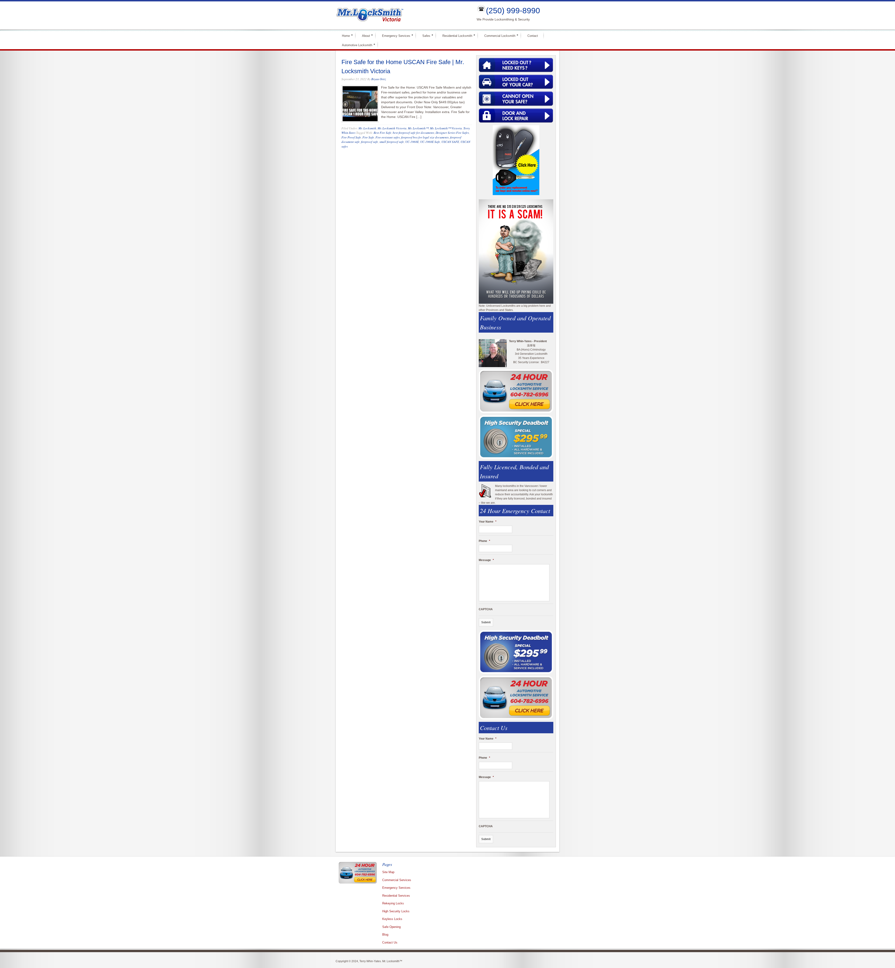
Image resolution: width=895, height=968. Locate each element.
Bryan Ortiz (378, 79)
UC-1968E (412, 142)
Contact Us (389, 942)
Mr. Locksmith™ (418, 128)
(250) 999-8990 (513, 10)
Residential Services (396, 895)
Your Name (487, 521)
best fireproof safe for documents (413, 133)
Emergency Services (394, 36)
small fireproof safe (391, 142)
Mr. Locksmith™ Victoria (446, 128)
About (364, 36)
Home (344, 36)
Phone (484, 541)
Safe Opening (391, 927)
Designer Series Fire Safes (452, 133)
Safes (424, 36)
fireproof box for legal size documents (425, 137)
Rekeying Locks (393, 903)
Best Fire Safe (382, 133)
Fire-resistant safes (387, 137)
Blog (385, 934)
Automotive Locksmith (355, 45)
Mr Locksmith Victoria (402, 15)
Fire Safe (368, 137)
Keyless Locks (392, 919)
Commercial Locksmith (497, 36)
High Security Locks (396, 911)
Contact (532, 36)
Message (486, 560)
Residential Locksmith (455, 36)
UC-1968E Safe (430, 142)
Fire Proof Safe (351, 137)
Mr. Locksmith (367, 128)
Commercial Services (396, 880)
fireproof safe (369, 142)
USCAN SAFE (450, 142)
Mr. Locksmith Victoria (392, 128)
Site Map (388, 872)
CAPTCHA (486, 609)
